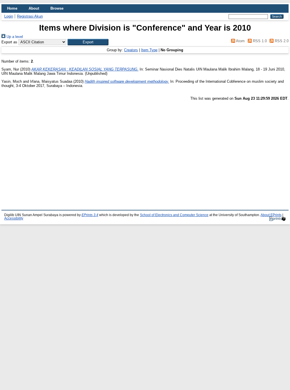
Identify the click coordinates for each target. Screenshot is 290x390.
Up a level (14, 37)
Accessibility (13, 218)
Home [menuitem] (12, 8)
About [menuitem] (34, 8)
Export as (9, 42)
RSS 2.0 (281, 41)
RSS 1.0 (259, 41)
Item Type (149, 50)
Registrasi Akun (30, 16)
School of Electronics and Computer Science (174, 215)
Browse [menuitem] (56, 8)
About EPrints (271, 215)
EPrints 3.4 (90, 215)
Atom (240, 41)
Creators (131, 50)
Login (8, 16)
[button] (87, 42)
